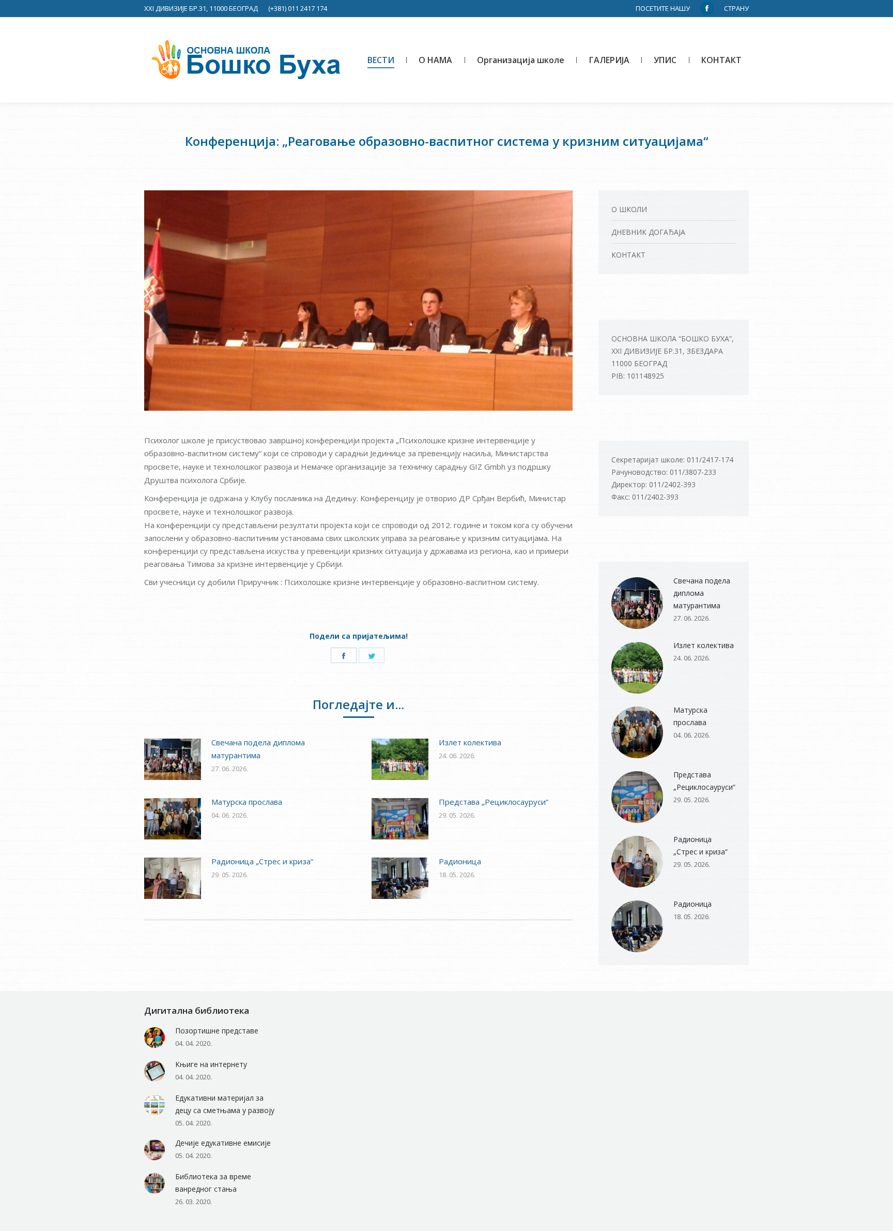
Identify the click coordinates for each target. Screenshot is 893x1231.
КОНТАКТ (628, 255)
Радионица (460, 861)
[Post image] (172, 759)
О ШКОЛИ (629, 209)
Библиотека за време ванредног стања (213, 1183)
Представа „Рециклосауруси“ (493, 802)
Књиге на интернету (211, 1064)
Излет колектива (470, 742)
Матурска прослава (246, 802)
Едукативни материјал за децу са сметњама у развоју (224, 1104)
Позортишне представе (216, 1030)
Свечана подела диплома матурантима (258, 748)
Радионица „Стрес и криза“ (262, 861)
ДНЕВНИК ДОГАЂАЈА (648, 232)
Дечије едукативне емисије (223, 1143)
